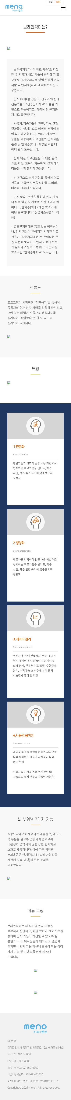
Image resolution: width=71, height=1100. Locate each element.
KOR (58, 2)
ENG (51, 2)
